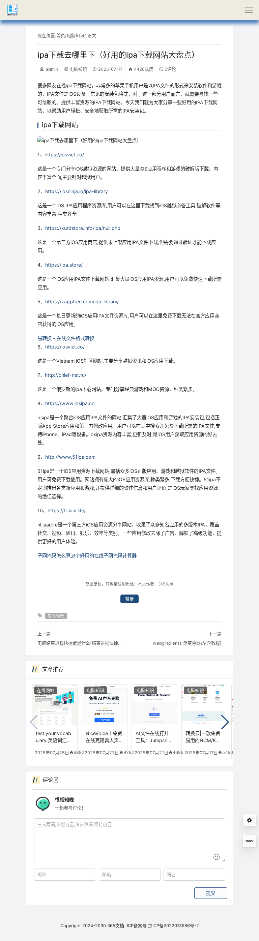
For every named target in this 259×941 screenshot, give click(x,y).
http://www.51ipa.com (70, 457)
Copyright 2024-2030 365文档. (92, 925)
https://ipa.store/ (64, 265)
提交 (210, 893)
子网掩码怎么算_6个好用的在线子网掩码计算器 (87, 555)
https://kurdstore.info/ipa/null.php (82, 228)
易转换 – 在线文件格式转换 (65, 338)
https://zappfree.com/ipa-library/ (82, 301)
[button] (225, 722)
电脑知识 (75, 35)
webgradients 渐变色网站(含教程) (187, 643)
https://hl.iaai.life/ (67, 510)
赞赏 (129, 599)
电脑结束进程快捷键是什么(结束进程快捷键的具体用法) (81, 643)
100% (249, 841)
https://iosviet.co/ (64, 154)
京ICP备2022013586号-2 (173, 925)
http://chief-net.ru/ (65, 375)
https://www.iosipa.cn (69, 403)
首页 (60, 35)
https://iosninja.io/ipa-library (76, 191)
